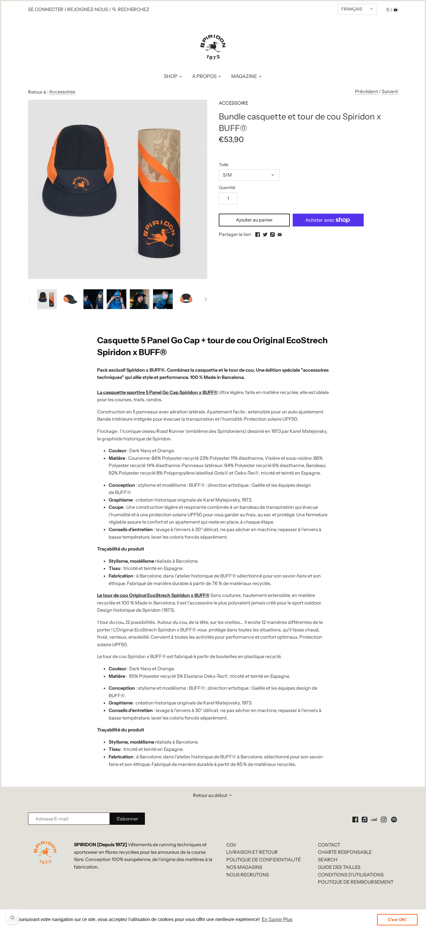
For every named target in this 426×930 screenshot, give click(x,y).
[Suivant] (205, 299)
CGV (231, 845)
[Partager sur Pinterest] (272, 234)
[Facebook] (355, 819)
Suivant (390, 91)
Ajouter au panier (254, 220)
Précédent (366, 91)
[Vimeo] (374, 819)
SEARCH (327, 859)
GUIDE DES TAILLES (339, 867)
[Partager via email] (279, 234)
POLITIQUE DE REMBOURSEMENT (356, 882)
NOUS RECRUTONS (247, 875)
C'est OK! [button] (397, 919)
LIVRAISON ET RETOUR (252, 852)
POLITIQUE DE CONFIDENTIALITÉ (263, 859)
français (351, 9)
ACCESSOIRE (233, 103)
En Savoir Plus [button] (277, 919)
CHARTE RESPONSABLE (345, 852)
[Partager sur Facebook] (257, 234)
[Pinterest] (364, 819)
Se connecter (45, 9)
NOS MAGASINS (244, 867)
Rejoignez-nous (87, 9)
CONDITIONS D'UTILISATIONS (351, 875)
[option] (47, 299)
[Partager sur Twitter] (265, 234)
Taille (223, 164)
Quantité (227, 187)
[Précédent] (29, 299)
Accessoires (62, 92)
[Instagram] (384, 819)
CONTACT (329, 845)
